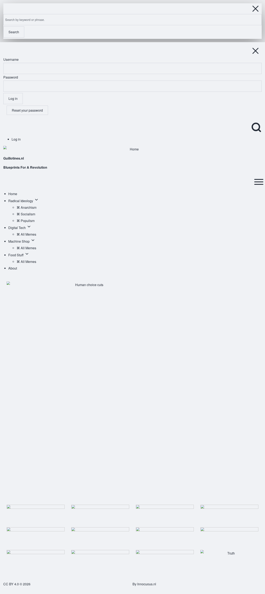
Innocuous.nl (146, 584)
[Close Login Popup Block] (255, 50)
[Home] (132, 149)
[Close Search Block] (255, 8)
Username (11, 59)
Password (10, 77)
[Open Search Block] (256, 127)
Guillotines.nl (13, 158)
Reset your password (27, 110)
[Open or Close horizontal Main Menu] (259, 182)
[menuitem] (16, 139)
